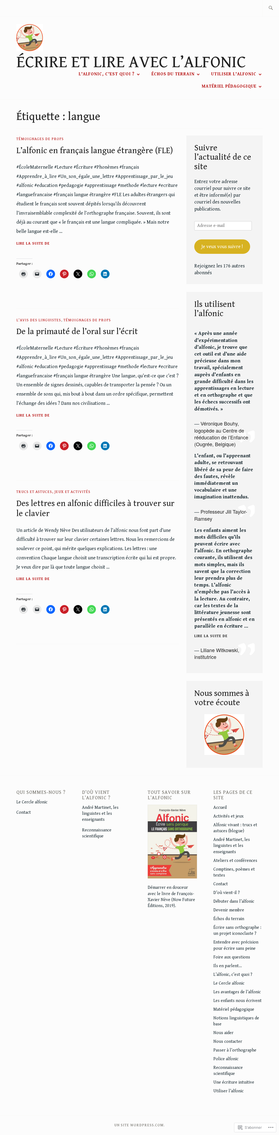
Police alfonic (225, 1059)
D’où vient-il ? (226, 892)
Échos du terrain (173, 74)
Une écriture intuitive (233, 1082)
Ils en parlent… (227, 966)
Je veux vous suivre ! (222, 246)
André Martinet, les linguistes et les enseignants (100, 813)
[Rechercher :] (270, 8)
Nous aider (223, 1032)
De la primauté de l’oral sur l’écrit (77, 332)
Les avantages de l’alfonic (237, 992)
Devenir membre (228, 910)
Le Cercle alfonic (31, 802)
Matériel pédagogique (229, 86)
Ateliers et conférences (235, 860)
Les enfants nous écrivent (237, 1000)
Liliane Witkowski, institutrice (216, 653)
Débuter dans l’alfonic (233, 901)
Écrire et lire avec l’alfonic (131, 62)
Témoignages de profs (40, 139)
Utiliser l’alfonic (233, 74)
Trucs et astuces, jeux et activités (53, 492)
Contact (23, 812)
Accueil (220, 807)
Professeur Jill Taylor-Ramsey (220, 515)
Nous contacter (227, 1041)
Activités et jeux (228, 816)
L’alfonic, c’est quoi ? (107, 74)
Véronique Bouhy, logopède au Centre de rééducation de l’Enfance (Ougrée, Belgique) (221, 434)
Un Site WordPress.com (139, 1125)
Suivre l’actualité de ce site (222, 157)
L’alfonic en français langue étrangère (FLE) (94, 151)
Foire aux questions (231, 957)
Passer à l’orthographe (234, 1050)
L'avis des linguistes (38, 320)
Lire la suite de (33, 244)
